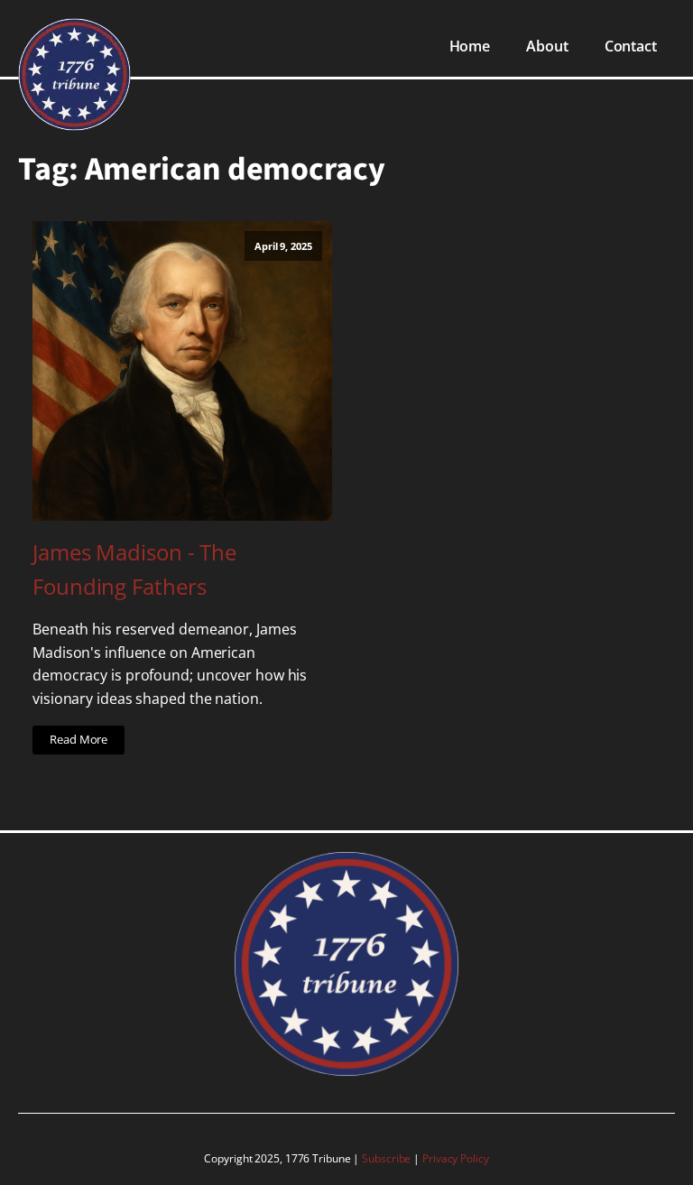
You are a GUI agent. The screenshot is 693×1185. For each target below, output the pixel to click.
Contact (631, 46)
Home (470, 46)
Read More (78, 739)
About (547, 46)
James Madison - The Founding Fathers (134, 569)
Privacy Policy (455, 1158)
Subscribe (387, 1158)
